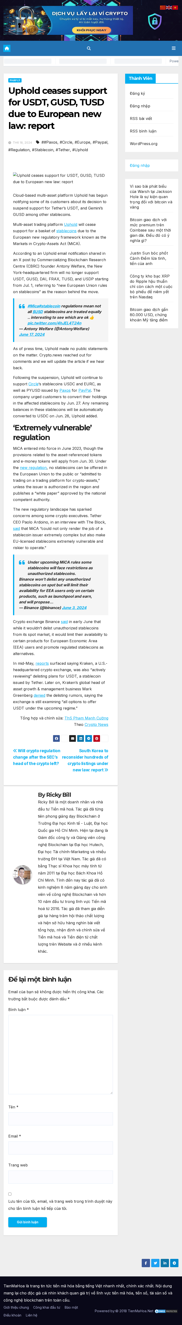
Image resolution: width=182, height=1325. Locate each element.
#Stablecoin (42, 149)
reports (42, 663)
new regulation (33, 467)
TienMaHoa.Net (140, 1311)
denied (39, 695)
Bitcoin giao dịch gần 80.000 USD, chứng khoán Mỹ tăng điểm (149, 314)
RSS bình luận (143, 131)
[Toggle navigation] (173, 48)
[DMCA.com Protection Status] (166, 1311)
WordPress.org (144, 143)
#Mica (33, 306)
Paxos (65, 390)
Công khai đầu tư (46, 1307)
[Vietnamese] (175, 7)
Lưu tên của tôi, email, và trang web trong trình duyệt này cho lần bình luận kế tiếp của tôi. (60, 1205)
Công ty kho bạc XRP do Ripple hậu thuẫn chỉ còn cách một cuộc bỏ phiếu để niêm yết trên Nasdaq (151, 286)
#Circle (66, 142)
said (16, 528)
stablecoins (66, 230)
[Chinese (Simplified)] (163, 7)
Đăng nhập (140, 106)
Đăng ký (137, 93)
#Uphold (80, 149)
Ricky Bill (58, 794)
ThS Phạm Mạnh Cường (86, 718)
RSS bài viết (141, 118)
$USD (37, 311)
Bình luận (18, 1009)
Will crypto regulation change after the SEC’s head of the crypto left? (36, 757)
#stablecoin (49, 306)
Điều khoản (12, 1315)
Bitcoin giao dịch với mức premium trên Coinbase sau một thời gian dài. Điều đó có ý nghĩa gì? (150, 230)
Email (14, 1136)
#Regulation (19, 149)
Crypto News (96, 724)
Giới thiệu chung (16, 1307)
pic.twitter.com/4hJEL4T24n (54, 323)
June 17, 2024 (32, 334)
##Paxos (49, 142)
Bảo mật (71, 1307)
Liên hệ (31, 1315)
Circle (33, 384)
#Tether (63, 149)
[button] (89, 48)
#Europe (82, 142)
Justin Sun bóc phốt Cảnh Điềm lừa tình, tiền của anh (149, 258)
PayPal (84, 390)
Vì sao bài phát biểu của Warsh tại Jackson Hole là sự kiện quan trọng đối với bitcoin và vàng (151, 196)
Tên (13, 1107)
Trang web (18, 1165)
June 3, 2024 (74, 607)
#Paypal (100, 142)
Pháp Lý (15, 80)
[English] (169, 7)
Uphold (70, 224)
